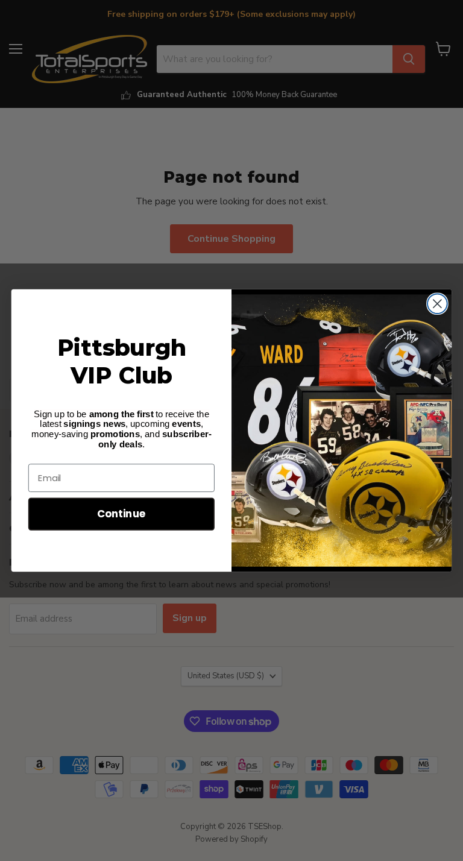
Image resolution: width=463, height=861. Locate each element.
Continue (121, 513)
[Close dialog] (437, 304)
